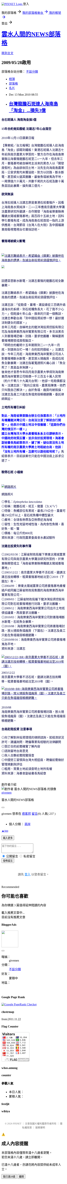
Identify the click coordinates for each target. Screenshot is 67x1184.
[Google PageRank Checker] (19, 1004)
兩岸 (28, 824)
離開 (21, 1176)
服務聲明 (40, 1127)
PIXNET (17, 1123)
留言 (35, 813)
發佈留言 (8, 860)
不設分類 (32, 71)
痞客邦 (26, 813)
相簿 (12, 79)
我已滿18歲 (9, 1176)
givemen (6, 792)
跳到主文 (7, 53)
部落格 (13, 83)
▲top (4, 830)
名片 (12, 88)
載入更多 (8, 838)
